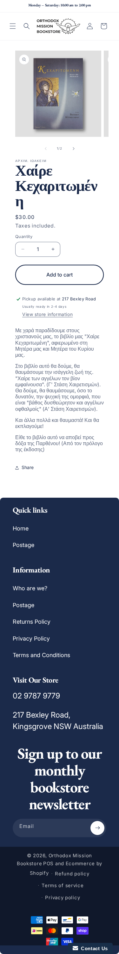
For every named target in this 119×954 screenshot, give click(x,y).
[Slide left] (46, 149)
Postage (23, 545)
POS (48, 863)
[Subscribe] (97, 828)
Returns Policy (31, 621)
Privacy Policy (31, 638)
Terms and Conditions (41, 655)
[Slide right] (74, 149)
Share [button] (28, 467)
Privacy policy (62, 897)
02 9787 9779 (36, 695)
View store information (47, 314)
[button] (13, 26)
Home (21, 528)
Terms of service (62, 885)
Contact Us (93, 948)
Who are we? (30, 588)
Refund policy (72, 874)
